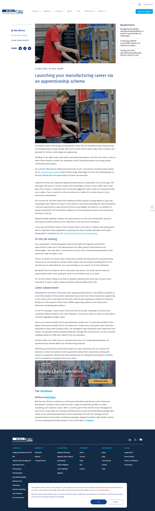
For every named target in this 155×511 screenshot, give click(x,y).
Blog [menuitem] (103, 457)
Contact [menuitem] (82, 457)
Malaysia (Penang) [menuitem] (63, 452)
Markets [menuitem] (47, 11)
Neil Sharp (57, 68)
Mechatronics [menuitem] (17, 481)
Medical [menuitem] (37, 457)
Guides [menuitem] (104, 465)
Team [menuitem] (81, 461)
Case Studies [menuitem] (106, 461)
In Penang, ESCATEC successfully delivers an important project (130, 43)
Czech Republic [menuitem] (62, 469)
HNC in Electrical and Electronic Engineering (78, 233)
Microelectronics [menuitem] (18, 465)
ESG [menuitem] (78, 11)
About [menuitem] (69, 11)
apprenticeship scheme (51, 172)
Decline (115, 502)
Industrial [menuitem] (38, 452)
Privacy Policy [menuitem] (129, 457)
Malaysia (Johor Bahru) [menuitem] (65, 457)
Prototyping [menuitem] (17, 469)
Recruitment (46, 391)
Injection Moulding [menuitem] (19, 489)
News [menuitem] (104, 452)
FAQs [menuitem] (103, 469)
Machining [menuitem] (16, 485)
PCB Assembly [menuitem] (17, 473)
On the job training (19, 35)
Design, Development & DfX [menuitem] (22, 452)
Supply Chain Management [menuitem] (22, 461)
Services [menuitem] (35, 11)
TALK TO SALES (144, 11)
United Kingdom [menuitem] (62, 465)
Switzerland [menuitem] (61, 461)
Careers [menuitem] (101, 11)
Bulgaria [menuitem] (60, 473)
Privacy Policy (104, 490)
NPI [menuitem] (14, 457)
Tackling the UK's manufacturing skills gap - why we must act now (131, 52)
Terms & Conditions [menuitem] (131, 461)
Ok (99, 502)
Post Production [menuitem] (18, 498)
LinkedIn (90, 420)
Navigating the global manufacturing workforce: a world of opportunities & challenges (132, 32)
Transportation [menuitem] (40, 461)
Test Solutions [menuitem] (18, 493)
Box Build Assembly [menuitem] (19, 477)
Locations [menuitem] (58, 11)
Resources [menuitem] (89, 11)
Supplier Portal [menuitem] (148, 4)
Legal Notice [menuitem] (128, 452)
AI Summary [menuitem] (128, 465)
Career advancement (20, 40)
